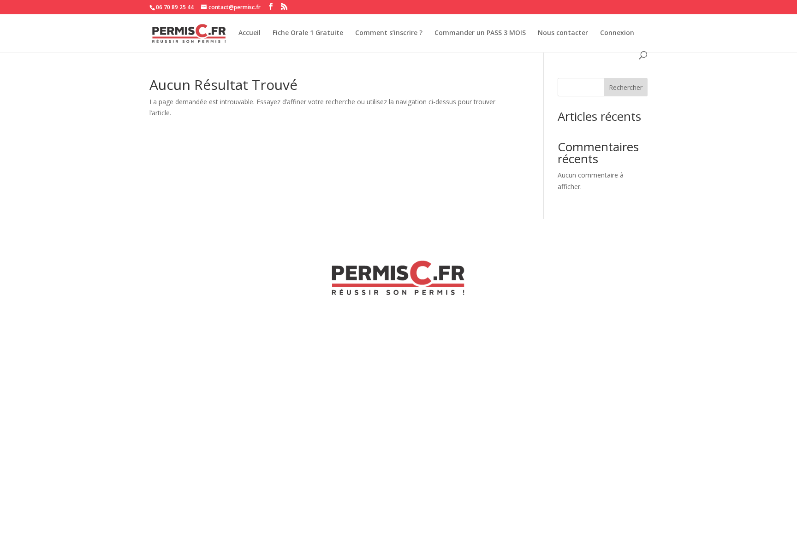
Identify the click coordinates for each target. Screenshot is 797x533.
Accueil (249, 33)
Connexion (617, 33)
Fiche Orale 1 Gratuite (308, 33)
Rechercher (625, 87)
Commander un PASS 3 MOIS (480, 33)
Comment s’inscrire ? (388, 33)
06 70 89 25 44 (175, 7)
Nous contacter (563, 33)
